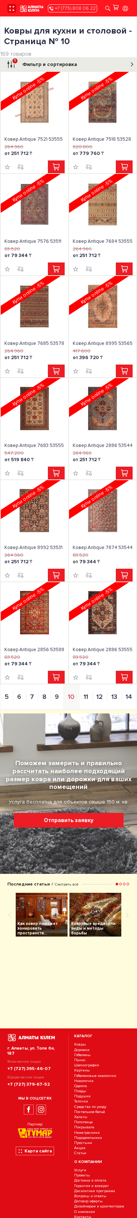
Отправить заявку (69, 820)
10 (71, 697)
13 (114, 697)
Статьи (80, 1153)
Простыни (83, 1142)
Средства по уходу (90, 1106)
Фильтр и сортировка (45, 62)
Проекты (82, 1175)
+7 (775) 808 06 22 (75, 8)
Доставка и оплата (90, 1180)
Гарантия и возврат (91, 1185)
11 (86, 697)
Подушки (82, 1096)
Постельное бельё (89, 1111)
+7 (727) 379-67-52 (28, 1084)
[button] (116, 884)
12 (99, 697)
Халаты (80, 1116)
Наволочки (84, 1080)
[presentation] (9, 915)
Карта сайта (38, 1151)
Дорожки (82, 1049)
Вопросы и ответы (90, 1196)
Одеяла (80, 1085)
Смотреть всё (66, 884)
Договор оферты (88, 1201)
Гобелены (82, 1054)
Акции (79, 1147)
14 (129, 697)
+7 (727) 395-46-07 (29, 1068)
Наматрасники (87, 1132)
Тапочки (81, 1101)
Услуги (80, 1170)
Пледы (80, 1091)
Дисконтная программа (94, 1190)
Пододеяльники (88, 1137)
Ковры (80, 1044)
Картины (82, 1070)
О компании (84, 1211)
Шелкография (86, 1065)
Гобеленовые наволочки (95, 1075)
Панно (79, 1060)
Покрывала (84, 1127)
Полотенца (83, 1122)
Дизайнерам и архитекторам (99, 1206)
